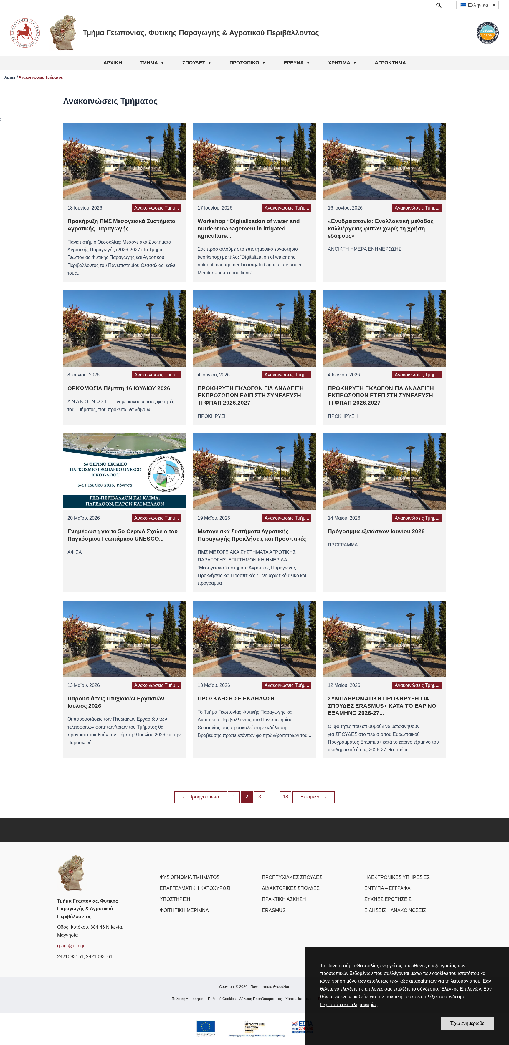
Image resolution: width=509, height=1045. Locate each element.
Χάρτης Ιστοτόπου (300, 999)
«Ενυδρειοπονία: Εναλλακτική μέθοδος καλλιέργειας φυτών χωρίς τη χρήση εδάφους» (381, 228)
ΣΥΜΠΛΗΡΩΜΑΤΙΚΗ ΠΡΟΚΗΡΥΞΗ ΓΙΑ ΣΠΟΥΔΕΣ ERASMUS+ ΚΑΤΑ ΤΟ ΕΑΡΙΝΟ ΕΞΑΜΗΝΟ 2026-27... (382, 705)
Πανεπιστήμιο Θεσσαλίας (270, 987)
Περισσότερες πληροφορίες (349, 1004)
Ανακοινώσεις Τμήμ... (156, 207)
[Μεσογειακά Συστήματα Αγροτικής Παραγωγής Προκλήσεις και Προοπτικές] (254, 471)
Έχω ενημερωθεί (467, 1023)
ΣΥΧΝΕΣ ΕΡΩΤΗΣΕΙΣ (388, 899)
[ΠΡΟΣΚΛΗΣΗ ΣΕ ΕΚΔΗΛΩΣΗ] (254, 638)
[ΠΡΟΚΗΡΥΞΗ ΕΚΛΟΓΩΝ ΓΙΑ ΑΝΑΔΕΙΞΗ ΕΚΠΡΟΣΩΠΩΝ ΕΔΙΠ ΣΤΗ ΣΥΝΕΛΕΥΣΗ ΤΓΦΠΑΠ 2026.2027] (254, 328)
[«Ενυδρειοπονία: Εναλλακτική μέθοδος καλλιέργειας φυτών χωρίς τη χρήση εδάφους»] (384, 161)
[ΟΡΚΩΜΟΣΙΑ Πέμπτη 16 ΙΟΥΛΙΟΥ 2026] (124, 328)
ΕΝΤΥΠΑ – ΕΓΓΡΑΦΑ (387, 888)
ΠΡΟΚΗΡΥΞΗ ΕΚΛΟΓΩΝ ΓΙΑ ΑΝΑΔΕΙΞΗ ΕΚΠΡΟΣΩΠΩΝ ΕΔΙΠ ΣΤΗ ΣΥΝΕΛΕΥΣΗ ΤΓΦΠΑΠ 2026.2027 (251, 395)
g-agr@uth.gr (71, 945)
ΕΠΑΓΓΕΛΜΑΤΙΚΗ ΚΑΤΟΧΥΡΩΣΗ (196, 888)
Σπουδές (193, 63)
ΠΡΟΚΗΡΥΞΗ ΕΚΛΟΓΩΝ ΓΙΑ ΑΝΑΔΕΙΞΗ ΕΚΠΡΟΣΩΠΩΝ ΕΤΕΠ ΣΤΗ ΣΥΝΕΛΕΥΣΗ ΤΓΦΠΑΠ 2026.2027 (381, 395)
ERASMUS (274, 910)
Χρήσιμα (339, 63)
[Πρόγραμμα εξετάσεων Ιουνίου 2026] (384, 471)
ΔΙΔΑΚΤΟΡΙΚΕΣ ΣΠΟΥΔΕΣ (291, 888)
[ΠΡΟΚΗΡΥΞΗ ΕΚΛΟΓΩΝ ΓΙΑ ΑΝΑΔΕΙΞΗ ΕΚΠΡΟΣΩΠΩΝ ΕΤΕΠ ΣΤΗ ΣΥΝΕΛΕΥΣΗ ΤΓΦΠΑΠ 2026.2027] (384, 328)
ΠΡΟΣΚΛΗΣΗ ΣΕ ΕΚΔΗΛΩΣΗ (236, 698)
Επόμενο (313, 797)
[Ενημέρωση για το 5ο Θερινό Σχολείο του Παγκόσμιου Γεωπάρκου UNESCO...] (124, 471)
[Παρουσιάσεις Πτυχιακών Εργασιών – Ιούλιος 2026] (124, 638)
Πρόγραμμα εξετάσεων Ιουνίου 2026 (376, 531)
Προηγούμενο (200, 797)
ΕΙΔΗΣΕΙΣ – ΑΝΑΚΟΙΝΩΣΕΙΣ (395, 910)
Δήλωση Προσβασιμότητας (260, 999)
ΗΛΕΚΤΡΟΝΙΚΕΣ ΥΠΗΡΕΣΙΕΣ (397, 877)
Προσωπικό (244, 63)
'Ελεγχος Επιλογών (460, 988)
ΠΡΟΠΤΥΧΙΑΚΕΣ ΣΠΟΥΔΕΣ (292, 877)
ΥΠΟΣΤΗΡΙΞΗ (175, 899)
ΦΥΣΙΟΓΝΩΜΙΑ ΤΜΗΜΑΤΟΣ (189, 877)
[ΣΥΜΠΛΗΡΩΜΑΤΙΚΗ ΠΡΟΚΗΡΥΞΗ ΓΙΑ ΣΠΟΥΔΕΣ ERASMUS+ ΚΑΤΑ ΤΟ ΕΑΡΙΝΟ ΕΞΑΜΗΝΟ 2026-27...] (384, 638)
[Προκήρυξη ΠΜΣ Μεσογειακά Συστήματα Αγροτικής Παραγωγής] (124, 161)
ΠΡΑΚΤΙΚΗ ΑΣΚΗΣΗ (284, 899)
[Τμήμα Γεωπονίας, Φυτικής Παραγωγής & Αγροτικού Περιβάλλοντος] (72, 872)
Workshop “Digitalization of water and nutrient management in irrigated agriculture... (249, 228)
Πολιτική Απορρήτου (188, 999)
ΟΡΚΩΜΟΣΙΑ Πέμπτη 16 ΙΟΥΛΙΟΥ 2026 (118, 388)
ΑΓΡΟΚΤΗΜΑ (390, 63)
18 (285, 797)
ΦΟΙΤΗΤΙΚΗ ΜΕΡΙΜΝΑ (184, 910)
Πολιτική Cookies (222, 999)
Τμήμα (149, 63)
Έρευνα (294, 63)
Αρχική (112, 63)
